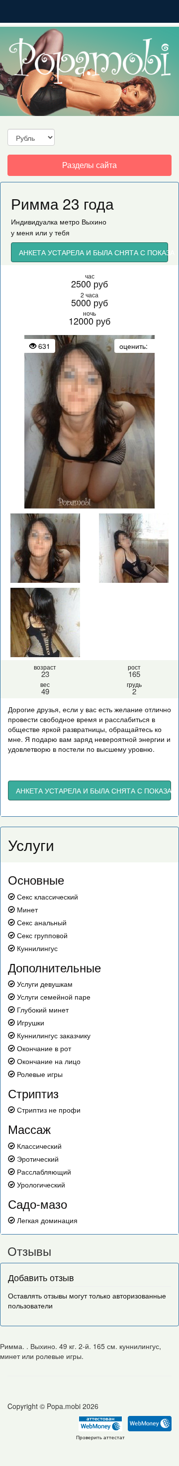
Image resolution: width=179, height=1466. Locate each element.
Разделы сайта (89, 167)
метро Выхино (83, 221)
